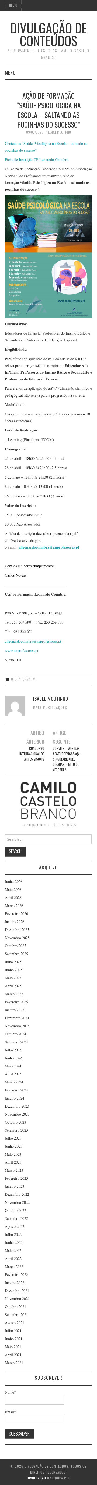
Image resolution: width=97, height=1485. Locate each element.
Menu (10, 72)
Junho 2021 (13, 1338)
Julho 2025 (13, 961)
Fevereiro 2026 (16, 913)
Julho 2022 (13, 1234)
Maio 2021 (13, 1346)
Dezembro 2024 (17, 1017)
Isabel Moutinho (59, 132)
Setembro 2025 (16, 953)
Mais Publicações (50, 707)
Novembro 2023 (17, 1114)
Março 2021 (14, 1362)
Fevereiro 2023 (16, 1178)
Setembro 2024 (16, 1041)
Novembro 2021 (17, 1298)
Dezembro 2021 (17, 1290)
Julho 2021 (13, 1330)
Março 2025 (14, 993)
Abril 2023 (13, 1162)
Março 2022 (14, 1266)
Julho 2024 (13, 1049)
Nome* (10, 1392)
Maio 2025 (13, 977)
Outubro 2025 (15, 945)
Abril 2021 (13, 1354)
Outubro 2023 (15, 1122)
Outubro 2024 (15, 1033)
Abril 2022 (13, 1258)
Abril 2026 (13, 897)
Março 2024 (14, 1082)
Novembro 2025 (17, 937)
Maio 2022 (13, 1250)
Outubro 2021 (15, 1306)
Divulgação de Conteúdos (48, 34)
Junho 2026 (13, 881)
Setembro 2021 (16, 1314)
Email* (10, 1411)
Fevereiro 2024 (16, 1090)
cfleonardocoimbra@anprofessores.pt (49, 547)
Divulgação (36, 1477)
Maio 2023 (13, 1154)
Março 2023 (14, 1170)
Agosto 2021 (14, 1322)
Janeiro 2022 (14, 1282)
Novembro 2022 (17, 1202)
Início (13, 5)
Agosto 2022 (14, 1226)
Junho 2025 (13, 969)
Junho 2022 (13, 1242)
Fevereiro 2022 (16, 1274)
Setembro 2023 (16, 1130)
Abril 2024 (13, 1074)
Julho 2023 (13, 1138)
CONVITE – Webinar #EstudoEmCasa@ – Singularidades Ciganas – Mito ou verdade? (67, 759)
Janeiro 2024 (14, 1098)
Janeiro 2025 (14, 1009)
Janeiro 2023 (14, 1186)
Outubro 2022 (15, 1210)
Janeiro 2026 (14, 921)
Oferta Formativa (23, 679)
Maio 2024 (13, 1066)
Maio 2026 (13, 889)
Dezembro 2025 (17, 929)
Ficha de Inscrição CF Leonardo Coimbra (36, 159)
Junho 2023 (13, 1146)
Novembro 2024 (17, 1025)
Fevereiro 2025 (16, 1001)
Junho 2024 (13, 1057)
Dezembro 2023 (17, 1106)
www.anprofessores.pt (21, 650)
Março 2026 (14, 905)
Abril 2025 (13, 985)
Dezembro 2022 (17, 1194)
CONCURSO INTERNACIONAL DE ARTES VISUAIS (31, 754)
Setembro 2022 (16, 1218)
